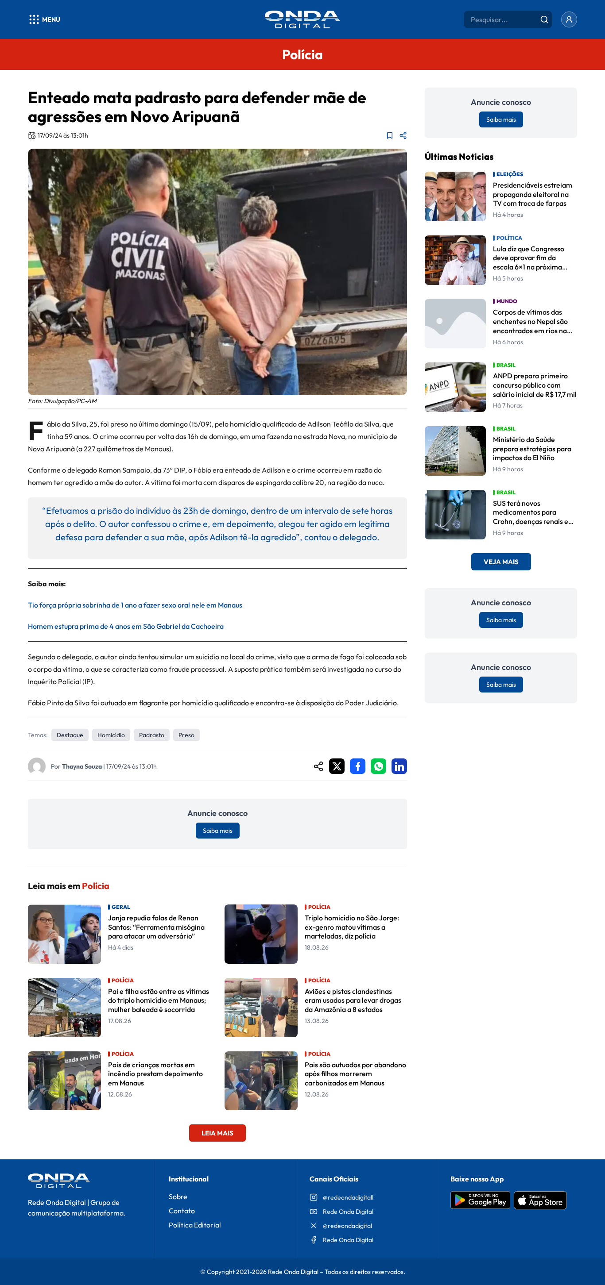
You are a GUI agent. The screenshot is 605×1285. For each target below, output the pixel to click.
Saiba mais (218, 831)
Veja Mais (501, 562)
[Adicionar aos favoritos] (390, 135)
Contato (182, 1210)
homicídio (111, 735)
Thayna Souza (82, 766)
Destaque (70, 735)
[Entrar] (569, 19)
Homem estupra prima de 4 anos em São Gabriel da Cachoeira (126, 626)
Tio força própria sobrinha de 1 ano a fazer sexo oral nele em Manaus (135, 604)
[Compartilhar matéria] (403, 135)
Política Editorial (195, 1224)
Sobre (178, 1196)
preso (186, 735)
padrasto (151, 735)
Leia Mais (217, 1133)
